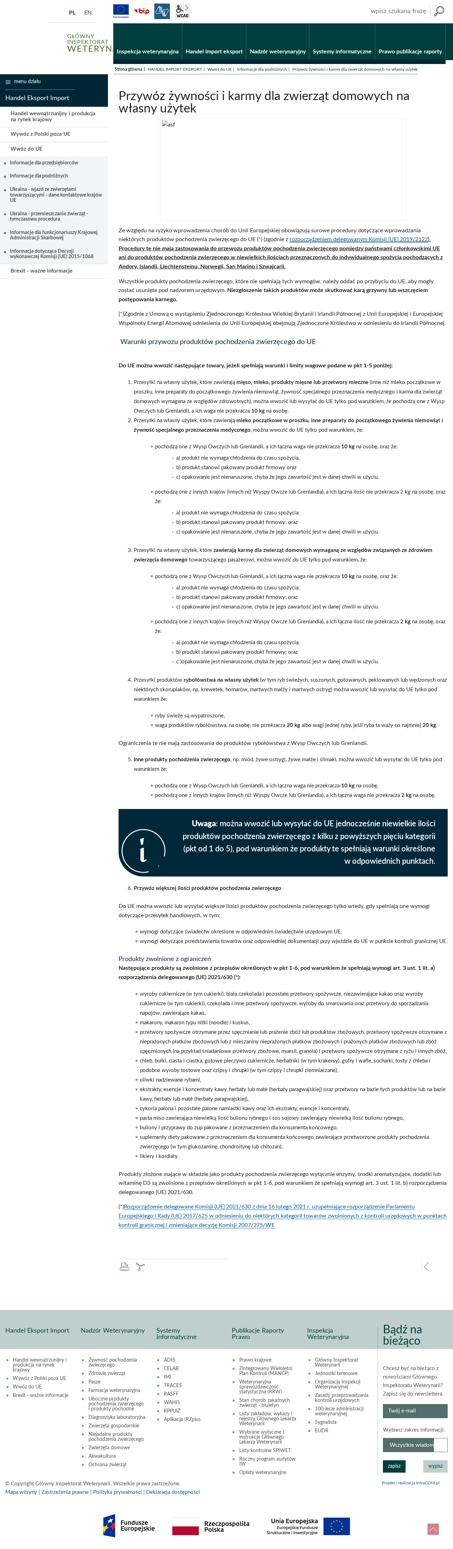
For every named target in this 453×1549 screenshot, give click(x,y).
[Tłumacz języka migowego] (162, 11)
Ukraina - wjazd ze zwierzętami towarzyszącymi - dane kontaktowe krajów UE (56, 195)
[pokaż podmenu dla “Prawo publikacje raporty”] (440, 23)
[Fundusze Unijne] (121, 11)
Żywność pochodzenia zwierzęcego (112, 1363)
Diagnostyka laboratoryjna (116, 1417)
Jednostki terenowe (336, 1373)
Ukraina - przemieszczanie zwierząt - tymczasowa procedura (49, 216)
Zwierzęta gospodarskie (113, 1425)
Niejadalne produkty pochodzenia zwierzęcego (116, 1437)
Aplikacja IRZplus (182, 1419)
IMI (167, 1377)
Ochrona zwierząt (107, 1464)
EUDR (321, 1430)
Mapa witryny (21, 1492)
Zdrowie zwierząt (106, 1373)
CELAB (171, 1368)
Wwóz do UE (219, 69)
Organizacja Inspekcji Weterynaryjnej (337, 1385)
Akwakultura (102, 1456)
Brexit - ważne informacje (42, 271)
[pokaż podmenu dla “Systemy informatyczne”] (370, 23)
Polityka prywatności (117, 1492)
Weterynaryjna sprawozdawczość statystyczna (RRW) (260, 1387)
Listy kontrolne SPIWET (265, 1450)
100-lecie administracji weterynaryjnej (339, 1411)
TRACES (173, 1385)
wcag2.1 (182, 11)
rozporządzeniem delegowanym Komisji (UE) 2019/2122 (358, 239)
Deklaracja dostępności (173, 1492)
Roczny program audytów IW (267, 1462)
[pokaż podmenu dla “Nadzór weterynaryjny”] (304, 23)
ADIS (169, 1360)
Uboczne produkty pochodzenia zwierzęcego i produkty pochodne (116, 1404)
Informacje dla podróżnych (262, 69)
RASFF (171, 1394)
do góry (433, 1529)
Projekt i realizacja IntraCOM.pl (411, 1483)
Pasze (94, 1382)
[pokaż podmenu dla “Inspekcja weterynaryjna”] (177, 23)
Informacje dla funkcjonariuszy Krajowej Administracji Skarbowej (54, 235)
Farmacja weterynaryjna (114, 1390)
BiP (141, 11)
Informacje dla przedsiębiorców (44, 163)
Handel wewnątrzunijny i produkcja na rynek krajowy (53, 116)
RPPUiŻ (172, 1411)
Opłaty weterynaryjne (262, 1472)
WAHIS (172, 1402)
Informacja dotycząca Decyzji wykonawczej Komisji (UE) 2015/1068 (51, 254)
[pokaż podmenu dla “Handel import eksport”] (241, 23)
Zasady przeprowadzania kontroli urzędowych (341, 1398)
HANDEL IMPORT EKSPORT (175, 69)
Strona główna (128, 69)
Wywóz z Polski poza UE (40, 134)
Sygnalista (326, 1422)
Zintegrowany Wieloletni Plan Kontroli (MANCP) (265, 1371)
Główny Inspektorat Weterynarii (336, 1363)
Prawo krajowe (255, 1360)
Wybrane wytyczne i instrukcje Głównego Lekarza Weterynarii (261, 1437)
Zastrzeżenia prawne (65, 1492)
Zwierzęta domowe (109, 1447)
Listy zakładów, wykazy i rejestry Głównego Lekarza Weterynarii (267, 1418)
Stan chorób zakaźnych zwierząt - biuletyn (264, 1403)
